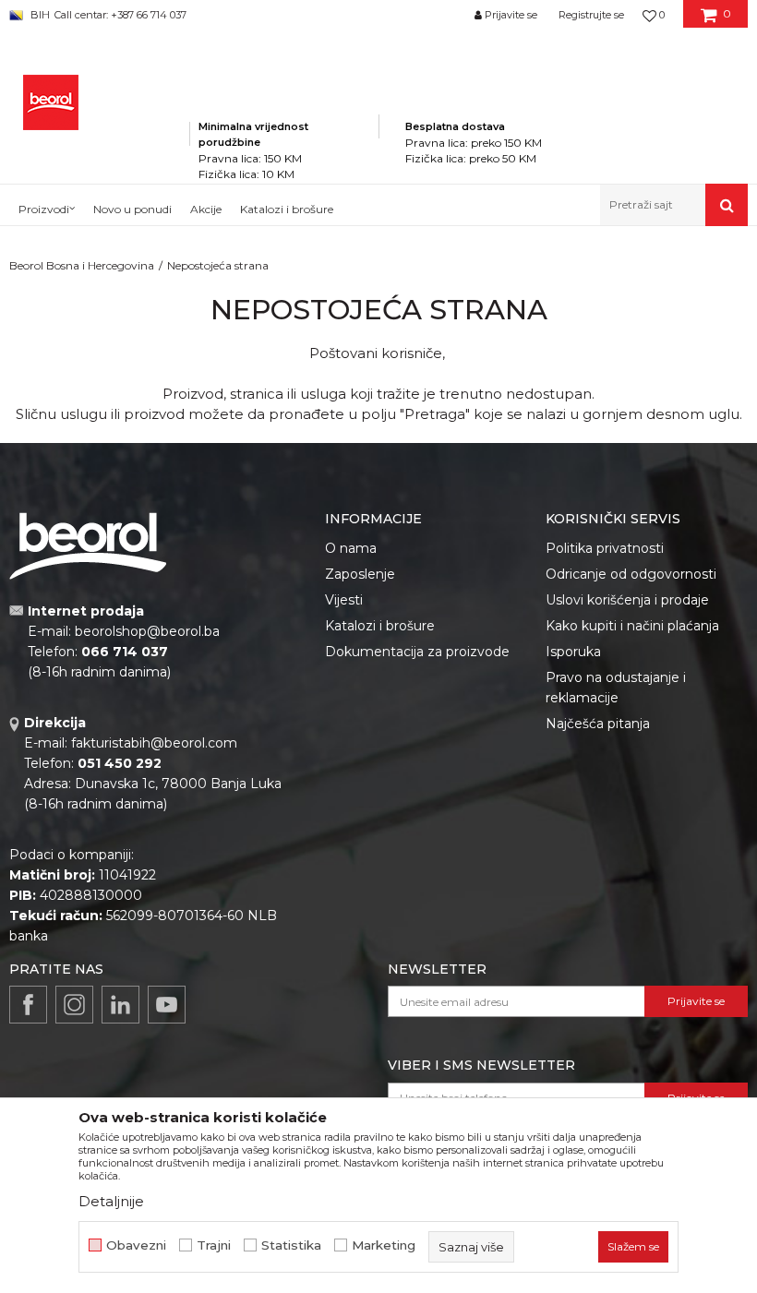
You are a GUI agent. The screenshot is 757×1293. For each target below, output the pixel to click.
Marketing (383, 1245)
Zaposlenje (360, 574)
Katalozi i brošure (380, 625)
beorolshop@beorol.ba (147, 631)
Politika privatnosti (605, 548)
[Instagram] (74, 1005)
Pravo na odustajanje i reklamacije (616, 687)
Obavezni (136, 1245)
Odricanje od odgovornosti (631, 574)
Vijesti (344, 600)
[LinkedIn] (120, 1005)
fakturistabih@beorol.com (154, 743)
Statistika (291, 1245)
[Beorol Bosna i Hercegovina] (50, 102)
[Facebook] (28, 1005)
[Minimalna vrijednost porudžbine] (284, 100)
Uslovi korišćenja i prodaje (627, 600)
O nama (351, 548)
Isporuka (573, 651)
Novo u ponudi (132, 209)
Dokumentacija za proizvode (417, 651)
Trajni (214, 1245)
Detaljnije (111, 1201)
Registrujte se (591, 14)
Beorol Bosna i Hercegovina (81, 265)
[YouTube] (167, 1005)
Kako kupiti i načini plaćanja (632, 625)
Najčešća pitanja (598, 723)
